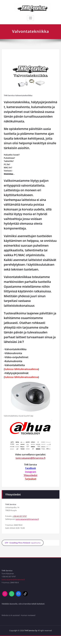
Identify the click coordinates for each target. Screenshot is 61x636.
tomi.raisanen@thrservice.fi (30, 458)
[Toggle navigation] (30, 18)
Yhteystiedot (30, 475)
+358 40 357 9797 (19, 516)
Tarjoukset (30, 478)
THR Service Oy (30, 630)
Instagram (30, 471)
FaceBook (30, 468)
